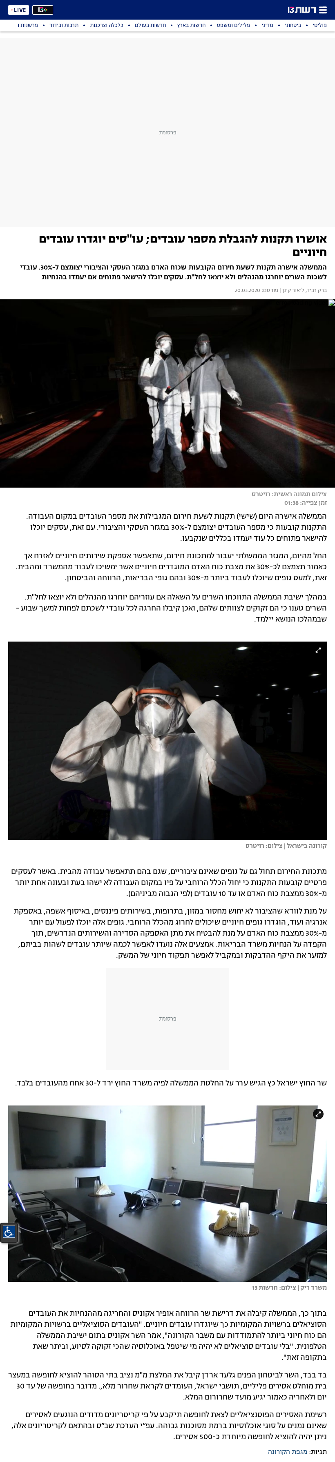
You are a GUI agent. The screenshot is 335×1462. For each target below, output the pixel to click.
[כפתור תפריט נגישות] (9, 1232)
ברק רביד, (315, 290)
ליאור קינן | (291, 290)
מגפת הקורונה (287, 1452)
